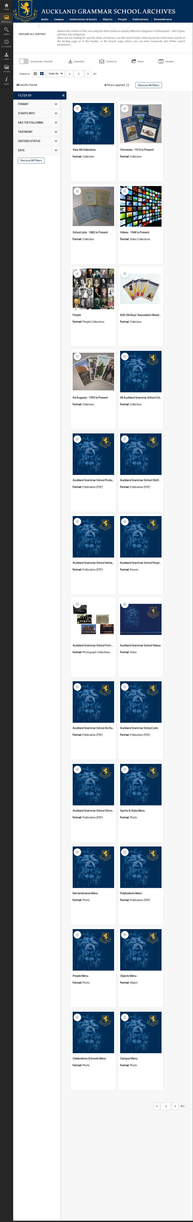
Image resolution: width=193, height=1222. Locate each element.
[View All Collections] (93, 123)
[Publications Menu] (141, 867)
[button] (108, 61)
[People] (93, 289)
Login (6, 59)
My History (6, 46)
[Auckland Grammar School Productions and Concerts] (93, 454)
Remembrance (163, 19)
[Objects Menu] (141, 950)
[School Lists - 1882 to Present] (93, 206)
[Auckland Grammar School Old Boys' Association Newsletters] (141, 454)
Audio (44, 19)
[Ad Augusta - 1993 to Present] (93, 371)
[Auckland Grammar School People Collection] (141, 537)
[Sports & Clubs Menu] (141, 784)
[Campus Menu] (141, 1032)
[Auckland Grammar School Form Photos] (93, 619)
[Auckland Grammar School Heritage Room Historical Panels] (93, 537)
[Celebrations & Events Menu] (93, 1032)
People (122, 19)
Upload (6, 71)
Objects (107, 19)
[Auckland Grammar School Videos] (141, 619)
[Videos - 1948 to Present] (141, 206)
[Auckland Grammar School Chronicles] (93, 784)
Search (6, 34)
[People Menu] (93, 950)
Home (6, 9)
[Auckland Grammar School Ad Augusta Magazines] (93, 702)
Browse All (7, 22)
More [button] (6, 84)
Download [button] (76, 61)
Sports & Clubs (50, 26)
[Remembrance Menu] (93, 867)
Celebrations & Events (83, 19)
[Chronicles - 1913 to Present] (141, 123)
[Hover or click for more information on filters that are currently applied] (127, 85)
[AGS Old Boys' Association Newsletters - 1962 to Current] (141, 289)
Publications (140, 19)
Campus (59, 19)
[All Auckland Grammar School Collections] (141, 371)
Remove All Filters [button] (148, 85)
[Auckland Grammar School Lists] (141, 702)
